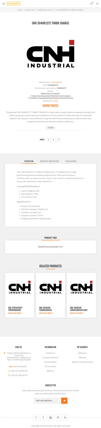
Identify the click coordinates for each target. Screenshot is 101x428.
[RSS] (65, 417)
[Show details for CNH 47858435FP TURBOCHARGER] (19, 287)
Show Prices (50, 106)
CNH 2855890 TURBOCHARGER (45, 309)
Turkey (55, 101)
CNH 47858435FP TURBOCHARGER (15, 309)
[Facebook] (43, 417)
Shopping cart (92, 2)
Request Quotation (49, 161)
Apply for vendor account (82, 362)
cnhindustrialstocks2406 (48, 247)
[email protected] (19, 366)
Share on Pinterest (58, 139)
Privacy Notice (50, 362)
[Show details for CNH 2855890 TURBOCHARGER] (50, 287)
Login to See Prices (14, 313)
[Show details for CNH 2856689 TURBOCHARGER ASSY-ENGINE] (81, 287)
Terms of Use (50, 366)
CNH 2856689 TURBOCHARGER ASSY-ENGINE (79, 310)
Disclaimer (71, 161)
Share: (42, 139)
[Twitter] (36, 417)
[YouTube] (50, 417)
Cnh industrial (56, 82)
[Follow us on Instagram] (58, 417)
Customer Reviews (50, 357)
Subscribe (64, 401)
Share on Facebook (53, 139)
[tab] (29, 161)
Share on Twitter (48, 139)
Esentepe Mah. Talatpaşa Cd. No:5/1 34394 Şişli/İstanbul (19, 358)
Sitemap (82, 357)
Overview (29, 161)
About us (50, 371)
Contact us (50, 353)
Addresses (82, 353)
